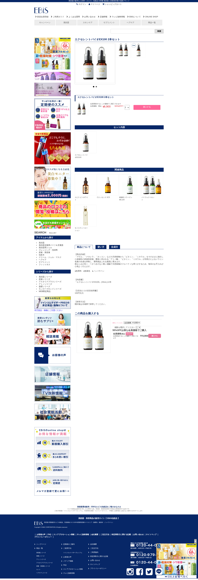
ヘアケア (130, 22)
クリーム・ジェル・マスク (50, 257)
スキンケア (87, 22)
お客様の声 (41, 534)
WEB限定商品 (45, 291)
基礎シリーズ (44, 286)
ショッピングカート (113, 4)
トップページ (41, 544)
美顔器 (66, 22)
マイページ (95, 4)
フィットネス (44, 264)
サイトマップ (151, 534)
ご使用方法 (67, 548)
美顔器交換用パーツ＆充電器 (51, 245)
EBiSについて (135, 17)
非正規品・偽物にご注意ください (48, 310)
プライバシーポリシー (43, 537)
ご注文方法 (105, 534)
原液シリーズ (44, 279)
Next (111, 63)
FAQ (49, 534)
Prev (79, 63)
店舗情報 (103, 17)
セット (38, 569)
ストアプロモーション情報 (63, 534)
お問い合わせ (89, 17)
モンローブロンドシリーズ (50, 289)
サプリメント (109, 22)
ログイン (82, 4)
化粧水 (41, 255)
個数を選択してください (124, 327)
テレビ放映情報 (118, 17)
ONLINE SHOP (151, 17)
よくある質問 (74, 17)
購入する (147, 107)
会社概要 (94, 534)
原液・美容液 (44, 252)
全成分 (114, 247)
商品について (84, 247)
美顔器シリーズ (45, 277)
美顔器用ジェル (45, 247)
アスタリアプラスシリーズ (50, 282)
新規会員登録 (42, 17)
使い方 (101, 247)
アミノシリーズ (45, 284)
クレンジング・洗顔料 (48, 250)
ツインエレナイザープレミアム (72, 552)
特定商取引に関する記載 (121, 534)
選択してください (117, 323)
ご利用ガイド (58, 17)
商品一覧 (152, 22)
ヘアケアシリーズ (41, 573)
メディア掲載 (68, 561)
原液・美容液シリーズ (43, 566)
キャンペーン (45, 22)
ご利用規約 (94, 552)
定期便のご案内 (69, 544)
